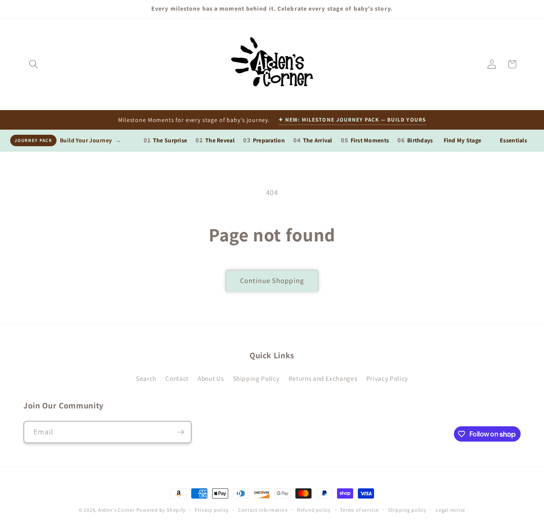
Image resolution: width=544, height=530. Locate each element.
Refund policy (314, 510)
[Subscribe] (180, 432)
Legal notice (450, 510)
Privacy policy (212, 510)
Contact (177, 378)
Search (146, 378)
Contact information (263, 510)
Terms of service (359, 510)
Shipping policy (407, 510)
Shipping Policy (256, 378)
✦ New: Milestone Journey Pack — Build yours (352, 119)
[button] (33, 64)
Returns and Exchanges (323, 378)
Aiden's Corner (116, 510)
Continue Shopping (272, 280)
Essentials (513, 140)
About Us (211, 378)
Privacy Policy (387, 378)
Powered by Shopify (161, 510)
